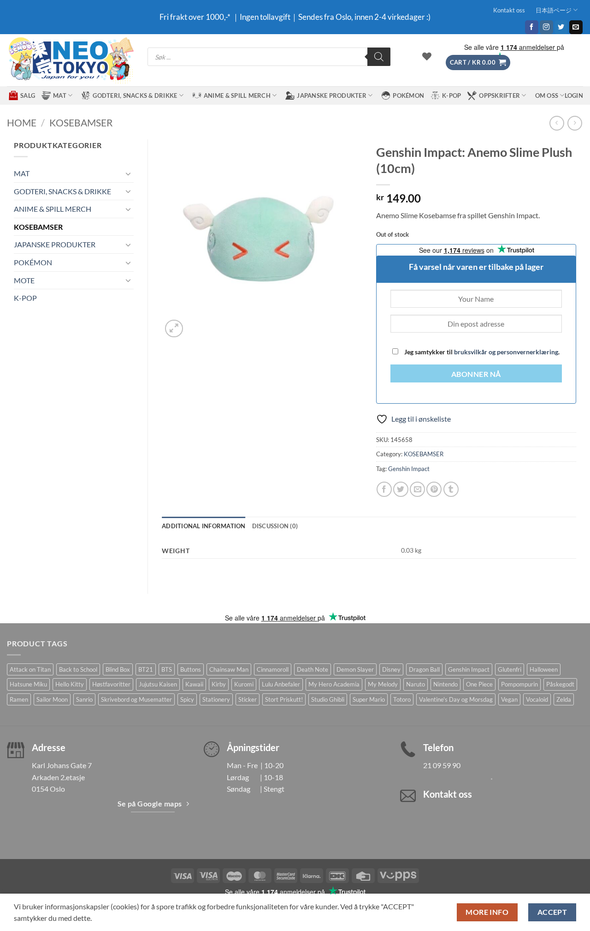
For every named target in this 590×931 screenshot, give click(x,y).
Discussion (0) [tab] (275, 526)
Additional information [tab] (204, 526)
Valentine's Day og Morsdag (456, 699)
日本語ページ (554, 10)
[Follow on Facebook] (531, 27)
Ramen (19, 699)
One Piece (479, 684)
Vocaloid (537, 699)
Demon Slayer (355, 669)
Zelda (563, 699)
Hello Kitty (69, 684)
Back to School (78, 669)
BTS (166, 669)
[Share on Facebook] (384, 489)
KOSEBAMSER (81, 122)
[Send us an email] (576, 27)
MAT (59, 95)
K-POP (451, 95)
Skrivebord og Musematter (136, 699)
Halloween (544, 669)
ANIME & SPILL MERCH (237, 95)
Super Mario (369, 699)
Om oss (547, 95)
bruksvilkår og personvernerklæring (506, 352)
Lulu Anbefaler (281, 684)
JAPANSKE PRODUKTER (331, 95)
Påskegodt (560, 684)
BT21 (145, 669)
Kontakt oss (509, 10)
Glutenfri (509, 669)
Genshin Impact (409, 468)
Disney (391, 669)
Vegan (509, 699)
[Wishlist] (427, 56)
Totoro (402, 699)
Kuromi (244, 684)
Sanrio (84, 699)
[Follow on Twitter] (561, 27)
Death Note (312, 669)
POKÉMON (408, 95)
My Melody (383, 684)
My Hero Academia (334, 684)
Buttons (190, 669)
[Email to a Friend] (417, 489)
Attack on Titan (30, 669)
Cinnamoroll (273, 669)
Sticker (247, 699)
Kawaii (194, 684)
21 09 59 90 (441, 765)
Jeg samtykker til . (481, 352)
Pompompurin (519, 684)
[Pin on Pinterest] (434, 489)
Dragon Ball (424, 669)
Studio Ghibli (327, 699)
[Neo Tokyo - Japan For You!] (70, 60)
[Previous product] (574, 123)
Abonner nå (476, 374)
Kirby (219, 684)
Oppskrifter (499, 95)
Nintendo (445, 684)
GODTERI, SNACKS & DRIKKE (135, 95)
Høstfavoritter (111, 684)
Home (21, 122)
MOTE (24, 280)
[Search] (378, 57)
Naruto (415, 684)
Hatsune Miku (28, 684)
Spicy (187, 699)
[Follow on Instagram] (546, 27)
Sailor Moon (52, 699)
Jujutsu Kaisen (158, 684)
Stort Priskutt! (284, 699)
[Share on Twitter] (400, 489)
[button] (478, 62)
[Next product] (556, 123)
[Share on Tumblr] (451, 489)
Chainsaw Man (228, 669)
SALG (27, 95)
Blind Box (118, 669)
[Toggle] (128, 173)
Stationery (216, 699)
